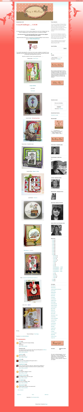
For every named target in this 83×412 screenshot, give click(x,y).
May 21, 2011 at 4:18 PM (23, 346)
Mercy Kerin (53, 329)
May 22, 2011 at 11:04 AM (23, 362)
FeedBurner (61, 108)
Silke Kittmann (26, 250)
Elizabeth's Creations (22, 375)
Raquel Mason (53, 292)
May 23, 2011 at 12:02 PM (23, 368)
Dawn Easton (53, 324)
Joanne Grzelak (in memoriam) (56, 289)
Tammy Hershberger (54, 318)
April (54, 273)
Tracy (20, 370)
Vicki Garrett (33, 90)
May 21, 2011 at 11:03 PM (23, 352)
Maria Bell (52, 326)
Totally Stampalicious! (35, 38)
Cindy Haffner (33, 85)
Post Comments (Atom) (35, 397)
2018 (53, 244)
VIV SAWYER (21, 380)
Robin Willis (53, 334)
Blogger (46, 404)
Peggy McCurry (53, 300)
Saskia (20, 359)
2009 (53, 280)
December (55, 255)
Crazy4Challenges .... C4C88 (57, 268)
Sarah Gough (53, 311)
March (54, 274)
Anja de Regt (53, 290)
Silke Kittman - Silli (54, 315)
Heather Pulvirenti (54, 305)
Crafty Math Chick (22, 364)
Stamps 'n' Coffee (36, 171)
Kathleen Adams (53, 336)
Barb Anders (53, 295)
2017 (53, 245)
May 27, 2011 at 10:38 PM (23, 382)
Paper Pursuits (35, 58)
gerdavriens (21, 354)
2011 (53, 254)
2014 (53, 250)
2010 (53, 279)
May (54, 265)
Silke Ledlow (53, 313)
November (55, 257)
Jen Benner (53, 297)
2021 (53, 240)
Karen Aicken (53, 287)
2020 (53, 241)
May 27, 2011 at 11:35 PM (23, 387)
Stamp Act (35, 197)
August (54, 261)
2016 (53, 247)
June (54, 264)
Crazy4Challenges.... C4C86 (57, 271)
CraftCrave (44, 349)
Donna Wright (53, 302)
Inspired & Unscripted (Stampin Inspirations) (30, 277)
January (54, 277)
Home (33, 394)
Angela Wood (53, 328)
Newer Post (19, 394)
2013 (53, 251)
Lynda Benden (53, 323)
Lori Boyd (52, 331)
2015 (53, 248)
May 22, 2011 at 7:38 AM (23, 357)
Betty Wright (53, 308)
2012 (53, 253)
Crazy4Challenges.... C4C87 (57, 269)
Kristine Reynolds (54, 303)
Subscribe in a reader (54, 115)
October (54, 258)
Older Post (46, 394)
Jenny (20, 341)
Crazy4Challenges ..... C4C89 (58, 267)
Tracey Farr (53, 337)
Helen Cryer (53, 310)
